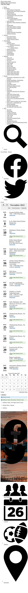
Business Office (11, 43)
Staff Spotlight (10, 55)
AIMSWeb (9, 119)
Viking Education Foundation (14, 32)
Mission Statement (11, 14)
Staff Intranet (10, 123)
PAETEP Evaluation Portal (13, 118)
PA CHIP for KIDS (11, 87)
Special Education (11, 50)
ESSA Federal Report (12, 18)
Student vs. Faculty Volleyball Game (15, 292)
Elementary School (11, 38)
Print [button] (9, 208)
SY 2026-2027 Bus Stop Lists (14, 107)
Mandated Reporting (12, 121)
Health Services (11, 49)
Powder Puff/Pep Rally (16, 212)
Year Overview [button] (16, 208)
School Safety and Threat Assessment (16, 11)
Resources (9, 90)
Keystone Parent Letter (12, 105)
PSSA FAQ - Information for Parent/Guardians (14, 103)
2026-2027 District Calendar (14, 26)
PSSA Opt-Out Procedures (13, 95)
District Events (6, 397)
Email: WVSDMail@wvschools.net (11, 415)
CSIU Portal (10, 115)
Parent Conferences (15, 357)
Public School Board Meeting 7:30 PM (15, 240)
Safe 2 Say (9, 57)
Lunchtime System (11, 84)
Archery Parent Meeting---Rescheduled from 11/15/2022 (17, 262)
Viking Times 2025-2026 (13, 71)
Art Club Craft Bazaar (15, 282)
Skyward (9, 60)
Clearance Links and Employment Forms (17, 122)
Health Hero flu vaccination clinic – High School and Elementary (17, 250)
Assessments (10, 17)
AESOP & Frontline (12, 114)
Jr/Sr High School (11, 36)
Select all (25, 410)
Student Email (10, 59)
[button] (7, 8)
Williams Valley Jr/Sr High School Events (13, 402)
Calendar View (23, 392)
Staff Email (9, 111)
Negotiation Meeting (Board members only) (17, 366)
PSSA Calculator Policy (13, 97)
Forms (8, 88)
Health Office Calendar (8, 405)
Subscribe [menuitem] (24, 208)
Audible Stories (10, 70)
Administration (10, 12)
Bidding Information (15, 45)
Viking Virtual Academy (13, 39)
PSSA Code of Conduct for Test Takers (16, 101)
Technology (10, 52)
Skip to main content (6, 1)
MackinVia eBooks (11, 69)
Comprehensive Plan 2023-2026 (15, 15)
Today (2, 392)
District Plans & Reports (16, 19)
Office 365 (9, 64)
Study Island (10, 63)
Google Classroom (11, 62)
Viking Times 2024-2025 (13, 73)
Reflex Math (10, 66)
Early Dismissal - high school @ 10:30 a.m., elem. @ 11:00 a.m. (17, 303)
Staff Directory (10, 21)
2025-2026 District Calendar (14, 28)
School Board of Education (13, 9)
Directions (9, 29)
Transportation (10, 53)
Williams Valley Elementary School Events (13, 400)
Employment (10, 25)
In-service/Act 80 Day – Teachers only (16, 348)
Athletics (9, 42)
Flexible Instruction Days (13, 81)
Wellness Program (11, 33)
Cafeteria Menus (14, 47)
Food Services (10, 46)
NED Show (12, 271)
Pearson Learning (11, 67)
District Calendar (8, 472)
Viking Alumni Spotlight (13, 74)
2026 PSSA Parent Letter (13, 94)
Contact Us (9, 31)
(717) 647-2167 (5, 414)
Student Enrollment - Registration (15, 80)
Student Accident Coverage (13, 85)
